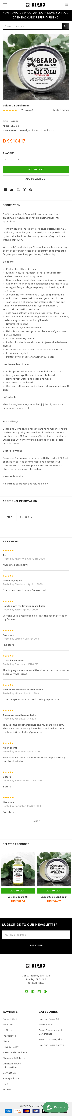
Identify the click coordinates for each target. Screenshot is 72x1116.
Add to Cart (18, 890)
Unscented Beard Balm (54, 896)
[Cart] (67, 5)
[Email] (12, 190)
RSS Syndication (12, 1078)
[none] (36, 67)
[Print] (18, 190)
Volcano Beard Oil (18, 896)
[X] (24, 190)
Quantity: (9, 153)
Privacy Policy (11, 1046)
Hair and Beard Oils (49, 1019)
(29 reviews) (26, 110)
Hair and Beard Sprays (51, 1045)
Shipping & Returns (14, 1058)
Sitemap (7, 1089)
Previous (3, 878)
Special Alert (10, 1019)
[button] (36, 178)
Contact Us (9, 1072)
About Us (8, 1024)
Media (6, 1041)
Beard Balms (46, 1024)
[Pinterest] (30, 190)
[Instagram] (39, 991)
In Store (7, 1030)
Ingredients (9, 1035)
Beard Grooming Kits (50, 1039)
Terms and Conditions (15, 1052)
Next (35, 820)
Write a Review (61, 110)
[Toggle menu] (5, 5)
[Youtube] (26, 991)
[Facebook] (5, 190)
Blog (5, 1084)
